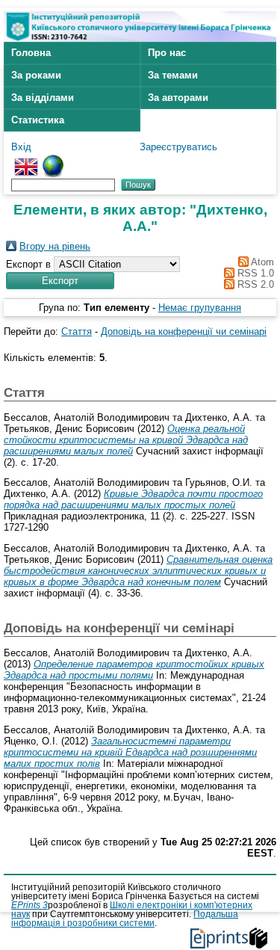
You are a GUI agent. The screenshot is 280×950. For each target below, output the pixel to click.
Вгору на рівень (54, 246)
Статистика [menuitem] (37, 120)
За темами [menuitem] (173, 75)
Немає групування (199, 307)
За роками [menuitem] (36, 75)
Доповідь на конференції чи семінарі (184, 331)
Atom (261, 262)
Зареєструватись (178, 146)
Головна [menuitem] (31, 52)
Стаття (76, 331)
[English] (26, 160)
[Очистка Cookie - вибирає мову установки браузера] (53, 160)
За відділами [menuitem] (42, 97)
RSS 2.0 (254, 284)
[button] (60, 280)
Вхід (21, 146)
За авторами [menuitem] (178, 97)
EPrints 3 (29, 905)
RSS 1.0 (254, 273)
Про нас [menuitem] (167, 52)
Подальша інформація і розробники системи (124, 919)
